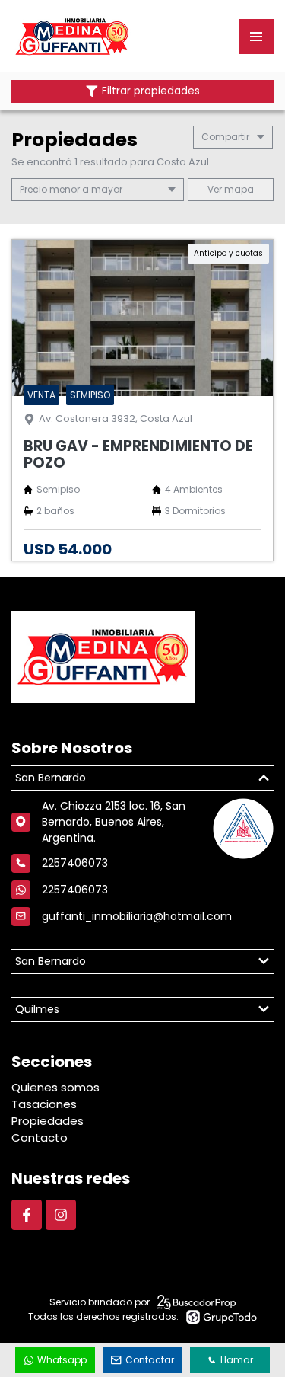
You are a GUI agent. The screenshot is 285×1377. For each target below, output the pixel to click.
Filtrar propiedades (151, 91)
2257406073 (75, 889)
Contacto (39, 1137)
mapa (238, 189)
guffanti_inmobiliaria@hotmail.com (137, 916)
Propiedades (47, 1121)
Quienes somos (55, 1087)
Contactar (149, 1359)
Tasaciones (44, 1104)
